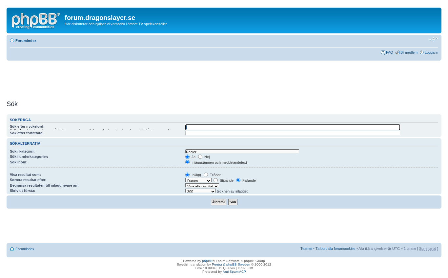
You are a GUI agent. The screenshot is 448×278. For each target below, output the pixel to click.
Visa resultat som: (25, 174)
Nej (206, 157)
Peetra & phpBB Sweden (231, 264)
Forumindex (25, 41)
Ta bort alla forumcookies (336, 248)
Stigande (226, 180)
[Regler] (242, 152)
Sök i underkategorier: (29, 156)
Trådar (215, 175)
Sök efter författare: (27, 133)
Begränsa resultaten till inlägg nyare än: (44, 185)
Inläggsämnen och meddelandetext (219, 162)
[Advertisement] (126, 80)
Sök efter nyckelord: (27, 126)
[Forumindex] (36, 19)
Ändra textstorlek (433, 39)
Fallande (248, 180)
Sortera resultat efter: (28, 180)
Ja (193, 157)
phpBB (207, 261)
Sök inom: (19, 162)
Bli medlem (408, 52)
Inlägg (196, 175)
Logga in (431, 52)
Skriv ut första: (22, 191)
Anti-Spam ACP (234, 271)
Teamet (306, 248)
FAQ (389, 52)
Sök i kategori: (22, 151)
